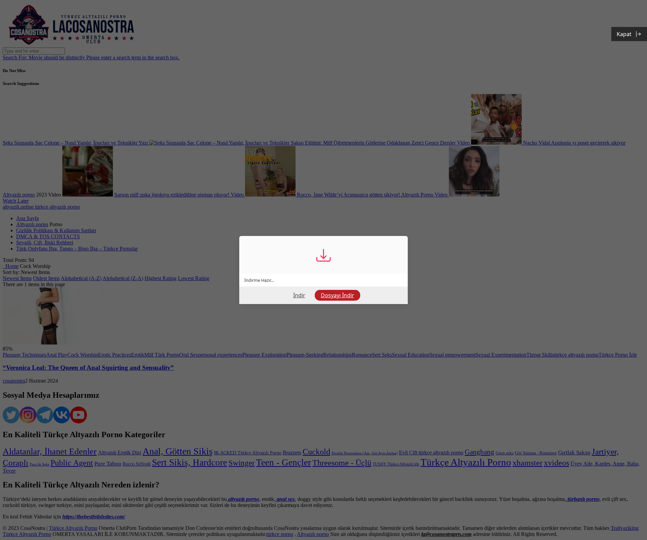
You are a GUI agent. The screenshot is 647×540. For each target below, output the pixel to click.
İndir (299, 295)
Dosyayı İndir (337, 295)
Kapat (624, 34)
